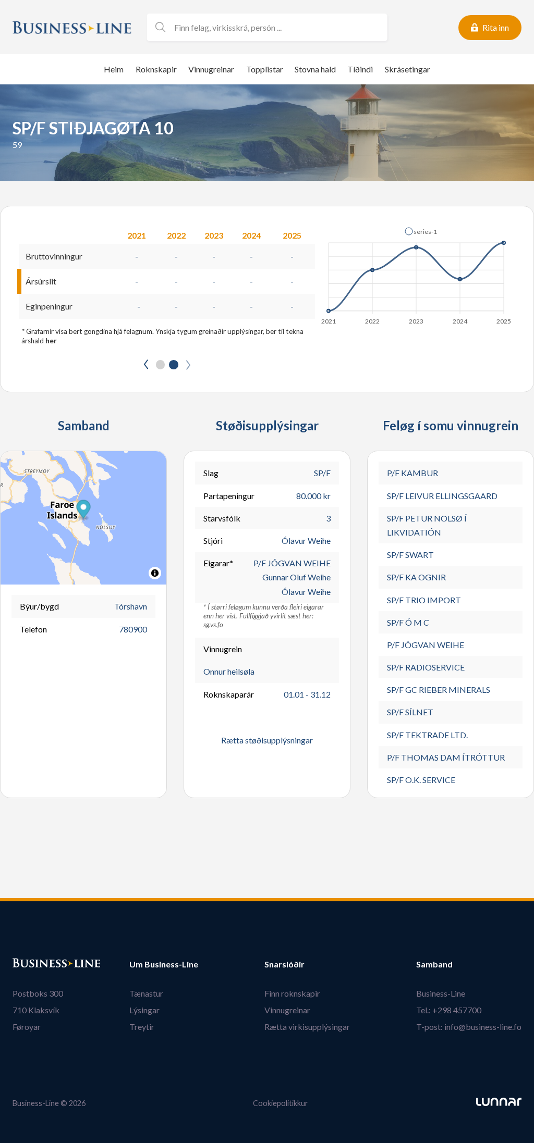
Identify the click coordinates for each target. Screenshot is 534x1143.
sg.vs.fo (213, 624)
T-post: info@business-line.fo (468, 1027)
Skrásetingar (407, 69)
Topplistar (264, 69)
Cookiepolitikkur (280, 1103)
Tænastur (146, 993)
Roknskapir (156, 69)
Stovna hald (315, 69)
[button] (421, 231)
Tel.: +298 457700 (448, 1010)
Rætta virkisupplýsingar (307, 1027)
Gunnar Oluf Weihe (296, 577)
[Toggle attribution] (155, 573)
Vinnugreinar (211, 69)
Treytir (141, 1027)
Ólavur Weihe (306, 540)
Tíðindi (360, 69)
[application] (417, 273)
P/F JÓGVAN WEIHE (292, 563)
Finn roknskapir (292, 993)
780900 (133, 629)
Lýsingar (144, 1010)
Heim (114, 69)
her (51, 341)
